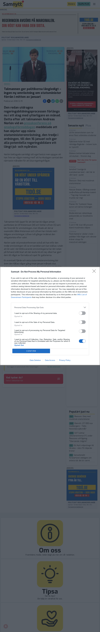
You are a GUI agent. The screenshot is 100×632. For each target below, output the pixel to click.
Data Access (50, 360)
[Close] (94, 271)
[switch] (82, 313)
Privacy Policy (64, 360)
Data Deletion (35, 360)
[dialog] (50, 316)
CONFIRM (31, 351)
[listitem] (50, 307)
